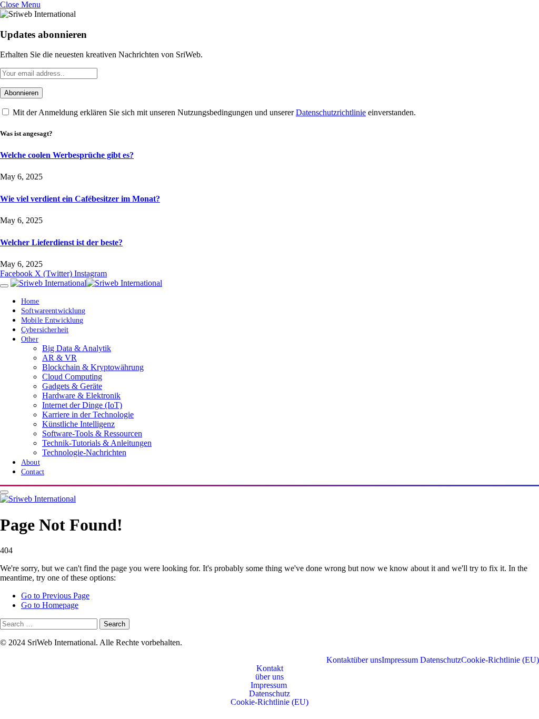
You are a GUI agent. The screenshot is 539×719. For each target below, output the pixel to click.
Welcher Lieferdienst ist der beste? (61, 242)
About (30, 462)
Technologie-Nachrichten (84, 452)
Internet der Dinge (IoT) (82, 405)
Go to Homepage (49, 605)
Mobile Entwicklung (52, 320)
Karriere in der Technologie (88, 414)
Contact (32, 472)
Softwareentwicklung (53, 311)
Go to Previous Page (55, 595)
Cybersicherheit (44, 330)
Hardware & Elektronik (81, 395)
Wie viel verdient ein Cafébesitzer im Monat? (80, 198)
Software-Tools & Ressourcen (92, 433)
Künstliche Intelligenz (78, 424)
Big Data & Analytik (76, 348)
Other (29, 339)
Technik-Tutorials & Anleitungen (97, 442)
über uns (367, 660)
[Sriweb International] (86, 282)
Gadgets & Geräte (72, 386)
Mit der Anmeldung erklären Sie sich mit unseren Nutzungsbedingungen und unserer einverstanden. (213, 112)
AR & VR (59, 357)
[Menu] (4, 285)
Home (30, 301)
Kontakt (339, 660)
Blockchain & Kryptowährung (93, 367)
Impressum (401, 660)
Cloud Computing (72, 376)
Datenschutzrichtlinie (331, 112)
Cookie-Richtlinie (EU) (500, 660)
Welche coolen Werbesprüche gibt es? (67, 155)
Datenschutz (440, 660)
